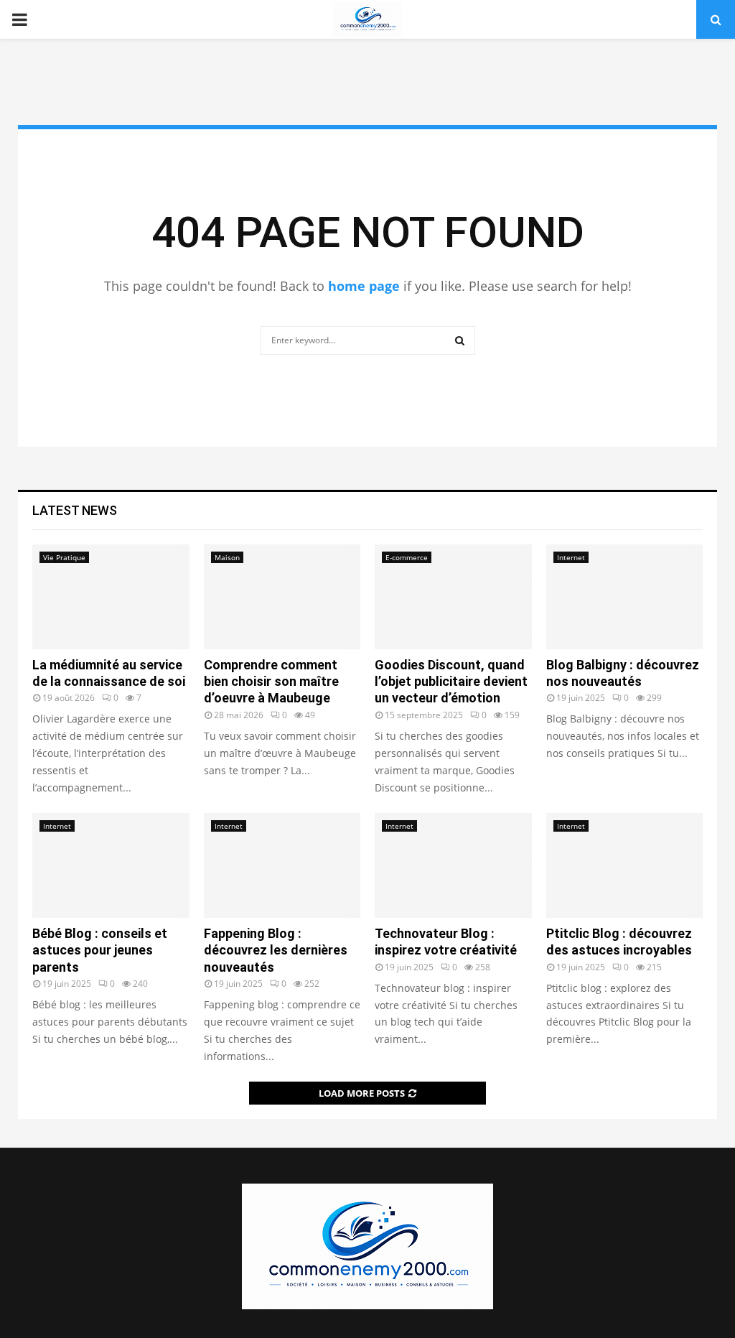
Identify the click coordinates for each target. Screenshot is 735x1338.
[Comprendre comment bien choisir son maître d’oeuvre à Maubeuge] (282, 596)
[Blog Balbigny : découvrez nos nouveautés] (624, 596)
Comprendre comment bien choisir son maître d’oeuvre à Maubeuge (271, 681)
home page (364, 285)
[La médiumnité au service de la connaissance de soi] (110, 596)
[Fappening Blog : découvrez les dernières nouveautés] (282, 865)
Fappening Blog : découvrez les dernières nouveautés (275, 950)
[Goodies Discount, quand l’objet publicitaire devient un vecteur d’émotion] (453, 596)
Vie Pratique (64, 557)
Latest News (74, 510)
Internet (571, 557)
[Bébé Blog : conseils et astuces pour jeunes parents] (110, 865)
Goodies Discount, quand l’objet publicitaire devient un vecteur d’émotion (451, 681)
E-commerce (406, 557)
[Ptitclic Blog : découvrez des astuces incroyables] (624, 865)
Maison (227, 557)
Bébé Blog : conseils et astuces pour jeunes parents (99, 950)
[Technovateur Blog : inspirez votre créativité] (453, 865)
